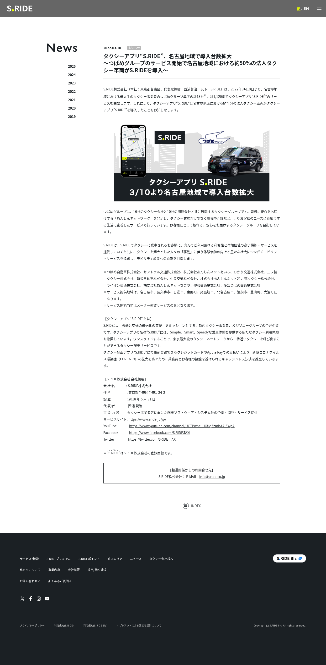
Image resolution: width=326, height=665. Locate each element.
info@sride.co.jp (212, 476)
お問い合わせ (29, 581)
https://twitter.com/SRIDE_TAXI (152, 439)
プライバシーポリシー (32, 625)
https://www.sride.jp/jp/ (147, 419)
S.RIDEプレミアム (59, 559)
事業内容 (54, 570)
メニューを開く (319, 8)
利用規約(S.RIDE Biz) (95, 625)
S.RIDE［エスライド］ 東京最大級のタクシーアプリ (19, 8)
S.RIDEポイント (89, 559)
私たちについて (30, 570)
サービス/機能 (29, 559)
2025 (72, 66)
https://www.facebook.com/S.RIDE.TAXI (159, 432)
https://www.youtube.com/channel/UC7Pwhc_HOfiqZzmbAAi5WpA (182, 425)
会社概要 (74, 570)
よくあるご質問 (58, 581)
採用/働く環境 (96, 570)
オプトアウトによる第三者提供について (139, 625)
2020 (72, 108)
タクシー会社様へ (161, 559)
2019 (72, 116)
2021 (72, 99)
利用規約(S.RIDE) (64, 625)
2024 (72, 74)
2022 (72, 91)
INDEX (196, 505)
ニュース (136, 559)
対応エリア (114, 559)
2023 (72, 83)
